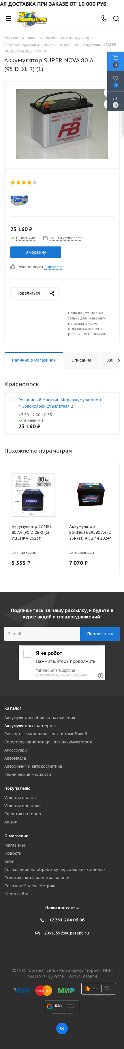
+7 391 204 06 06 (66, 920)
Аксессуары (16, 750)
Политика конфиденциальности (36, 877)
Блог (9, 861)
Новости (12, 853)
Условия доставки (22, 805)
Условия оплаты (20, 797)
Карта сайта (16, 893)
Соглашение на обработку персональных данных (55, 869)
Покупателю (17, 788)
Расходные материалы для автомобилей (45, 733)
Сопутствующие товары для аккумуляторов (48, 742)
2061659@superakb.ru (66, 933)
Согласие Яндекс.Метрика (30, 885)
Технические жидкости (27, 774)
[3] (24, 182)
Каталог (12, 708)
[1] (13, 182)
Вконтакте (62, 1028)
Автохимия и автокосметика (33, 766)
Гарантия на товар (22, 813)
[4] (29, 182)
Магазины (14, 845)
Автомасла (15, 758)
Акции (10, 822)
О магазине (16, 836)
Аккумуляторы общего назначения (39, 717)
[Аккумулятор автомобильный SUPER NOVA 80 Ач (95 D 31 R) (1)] (62, 124)
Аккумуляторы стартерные (31, 725)
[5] (35, 182)
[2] (18, 182)
